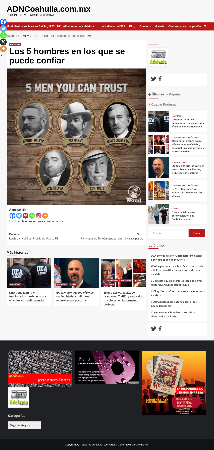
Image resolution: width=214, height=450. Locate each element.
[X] (3, 42)
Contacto (145, 26)
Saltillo (73, 284)
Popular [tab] (174, 94)
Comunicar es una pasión (184, 26)
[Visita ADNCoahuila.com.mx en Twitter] (153, 79)
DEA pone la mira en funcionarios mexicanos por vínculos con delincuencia (27, 296)
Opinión (137, 281)
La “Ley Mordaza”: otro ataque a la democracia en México (187, 192)
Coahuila (175, 209)
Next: (112, 236)
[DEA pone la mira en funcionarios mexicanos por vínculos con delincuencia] (29, 273)
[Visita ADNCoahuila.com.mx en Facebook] (160, 79)
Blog (132, 26)
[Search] (205, 26)
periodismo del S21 (113, 26)
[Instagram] (38, 216)
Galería (159, 26)
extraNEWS (15, 44)
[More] (45, 216)
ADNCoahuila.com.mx (49, 9)
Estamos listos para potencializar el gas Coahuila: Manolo (183, 216)
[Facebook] (12, 216)
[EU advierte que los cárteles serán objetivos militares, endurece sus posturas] (76, 273)
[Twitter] (19, 216)
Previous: (33, 236)
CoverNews (124, 444)
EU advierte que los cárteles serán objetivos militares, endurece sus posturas (75, 296)
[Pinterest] (25, 216)
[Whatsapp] (32, 216)
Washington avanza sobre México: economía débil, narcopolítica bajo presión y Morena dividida (177, 270)
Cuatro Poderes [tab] (163, 104)
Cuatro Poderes (111, 281)
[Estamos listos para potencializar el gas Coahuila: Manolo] (158, 213)
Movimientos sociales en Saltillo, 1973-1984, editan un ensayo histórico (51, 26)
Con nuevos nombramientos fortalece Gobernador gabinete (173, 314)
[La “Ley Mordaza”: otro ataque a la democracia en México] (158, 190)
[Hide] (1, 55)
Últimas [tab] (157, 94)
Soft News (109, 284)
